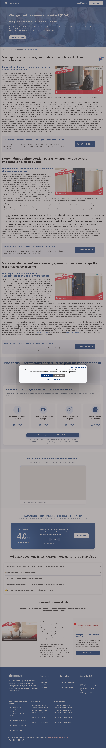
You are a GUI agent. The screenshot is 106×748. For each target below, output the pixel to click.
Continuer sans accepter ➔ (78, 367)
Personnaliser (59, 375)
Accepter (47, 375)
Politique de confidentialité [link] (53, 379)
